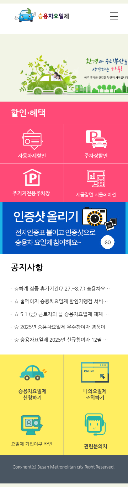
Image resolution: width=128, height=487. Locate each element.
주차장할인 (96, 143)
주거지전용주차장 (32, 183)
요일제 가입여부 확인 (31, 444)
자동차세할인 (32, 143)
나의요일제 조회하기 (95, 380)
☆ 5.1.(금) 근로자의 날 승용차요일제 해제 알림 (63, 314)
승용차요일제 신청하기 (31, 380)
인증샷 (64, 228)
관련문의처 (95, 430)
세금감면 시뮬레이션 (96, 194)
